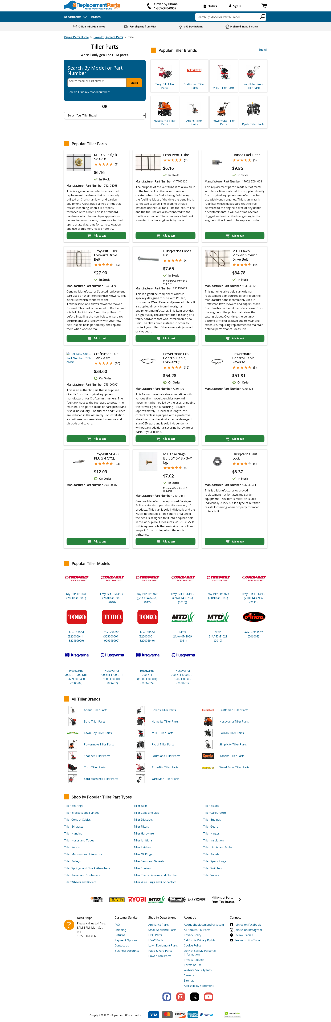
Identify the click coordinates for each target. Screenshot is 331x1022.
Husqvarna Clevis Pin (177, 253)
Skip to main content (165, 9)
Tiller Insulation (213, 840)
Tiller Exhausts (73, 826)
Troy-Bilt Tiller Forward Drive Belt (105, 255)
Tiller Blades (211, 806)
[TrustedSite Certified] (233, 1014)
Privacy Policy (192, 935)
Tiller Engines (212, 819)
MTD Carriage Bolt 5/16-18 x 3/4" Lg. (178, 458)
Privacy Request (194, 960)
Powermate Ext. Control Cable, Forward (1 (176, 357)
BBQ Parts (155, 935)
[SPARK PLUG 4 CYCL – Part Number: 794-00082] (79, 461)
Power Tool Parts (159, 956)
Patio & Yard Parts (160, 951)
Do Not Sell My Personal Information (200, 952)
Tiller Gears (210, 826)
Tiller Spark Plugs (214, 861)
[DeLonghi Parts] (177, 899)
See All (263, 50)
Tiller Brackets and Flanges (81, 813)
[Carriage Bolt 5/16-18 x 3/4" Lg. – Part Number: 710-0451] (148, 461)
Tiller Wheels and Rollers (80, 882)
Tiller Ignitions (143, 840)
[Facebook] (166, 996)
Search (134, 83)
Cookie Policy (192, 945)
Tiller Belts (140, 806)
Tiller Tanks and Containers (82, 875)
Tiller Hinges (211, 833)
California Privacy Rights (199, 940)
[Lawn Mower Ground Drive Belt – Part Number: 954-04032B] (217, 258)
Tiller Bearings (73, 806)
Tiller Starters (142, 868)
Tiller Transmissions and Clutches (155, 875)
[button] (264, 6)
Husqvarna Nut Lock (245, 456)
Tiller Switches (212, 868)
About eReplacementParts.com (204, 925)
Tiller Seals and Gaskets (148, 861)
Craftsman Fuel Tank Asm (106, 355)
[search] (263, 16)
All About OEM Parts (197, 930)
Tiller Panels (211, 854)
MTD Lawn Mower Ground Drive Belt (245, 255)
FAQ (117, 925)
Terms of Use (193, 965)
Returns (120, 935)
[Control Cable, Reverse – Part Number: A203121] (217, 361)
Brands (96, 17)
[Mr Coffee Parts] (197, 899)
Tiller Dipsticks (143, 819)
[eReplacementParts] (92, 5)
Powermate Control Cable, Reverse (243, 357)
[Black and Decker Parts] (97, 899)
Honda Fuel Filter (246, 154)
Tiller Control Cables (77, 819)
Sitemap (189, 980)
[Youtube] (208, 996)
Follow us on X (244, 935)
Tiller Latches (142, 847)
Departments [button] (72, 17)
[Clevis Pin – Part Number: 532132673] (148, 258)
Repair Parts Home (76, 37)
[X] (194, 996)
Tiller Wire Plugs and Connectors (154, 882)
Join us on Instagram (248, 930)
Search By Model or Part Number (218, 17)
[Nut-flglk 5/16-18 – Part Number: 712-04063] (79, 162)
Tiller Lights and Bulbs (217, 847)
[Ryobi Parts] (137, 899)
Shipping (120, 930)
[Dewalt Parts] (117, 899)
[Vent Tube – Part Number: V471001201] (148, 162)
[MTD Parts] (157, 899)
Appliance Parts (158, 925)
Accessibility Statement (199, 986)
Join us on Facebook (248, 925)
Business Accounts (127, 951)
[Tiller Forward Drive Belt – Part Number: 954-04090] (79, 258)
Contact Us (122, 945)
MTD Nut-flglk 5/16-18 (105, 156)
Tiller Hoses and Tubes (79, 840)
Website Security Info (198, 970)
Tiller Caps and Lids (146, 813)
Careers (189, 975)
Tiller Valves (211, 875)
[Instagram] (180, 996)
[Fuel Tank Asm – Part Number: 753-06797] (79, 358)
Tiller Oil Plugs (142, 854)
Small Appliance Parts (162, 930)
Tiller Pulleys (72, 861)
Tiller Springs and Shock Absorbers (87, 868)
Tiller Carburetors (215, 813)
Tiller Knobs (72, 847)
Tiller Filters (141, 826)
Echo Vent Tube (176, 154)
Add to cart (100, 235)
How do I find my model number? (88, 92)
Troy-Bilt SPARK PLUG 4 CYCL (107, 456)
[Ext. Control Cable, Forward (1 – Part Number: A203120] (148, 361)
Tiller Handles (73, 833)
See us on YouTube (247, 940)
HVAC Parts (155, 940)
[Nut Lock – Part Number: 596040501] (217, 461)
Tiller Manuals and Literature (83, 854)
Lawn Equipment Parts (108, 37)
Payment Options (126, 940)
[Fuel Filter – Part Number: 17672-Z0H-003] (217, 162)
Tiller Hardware (143, 833)
